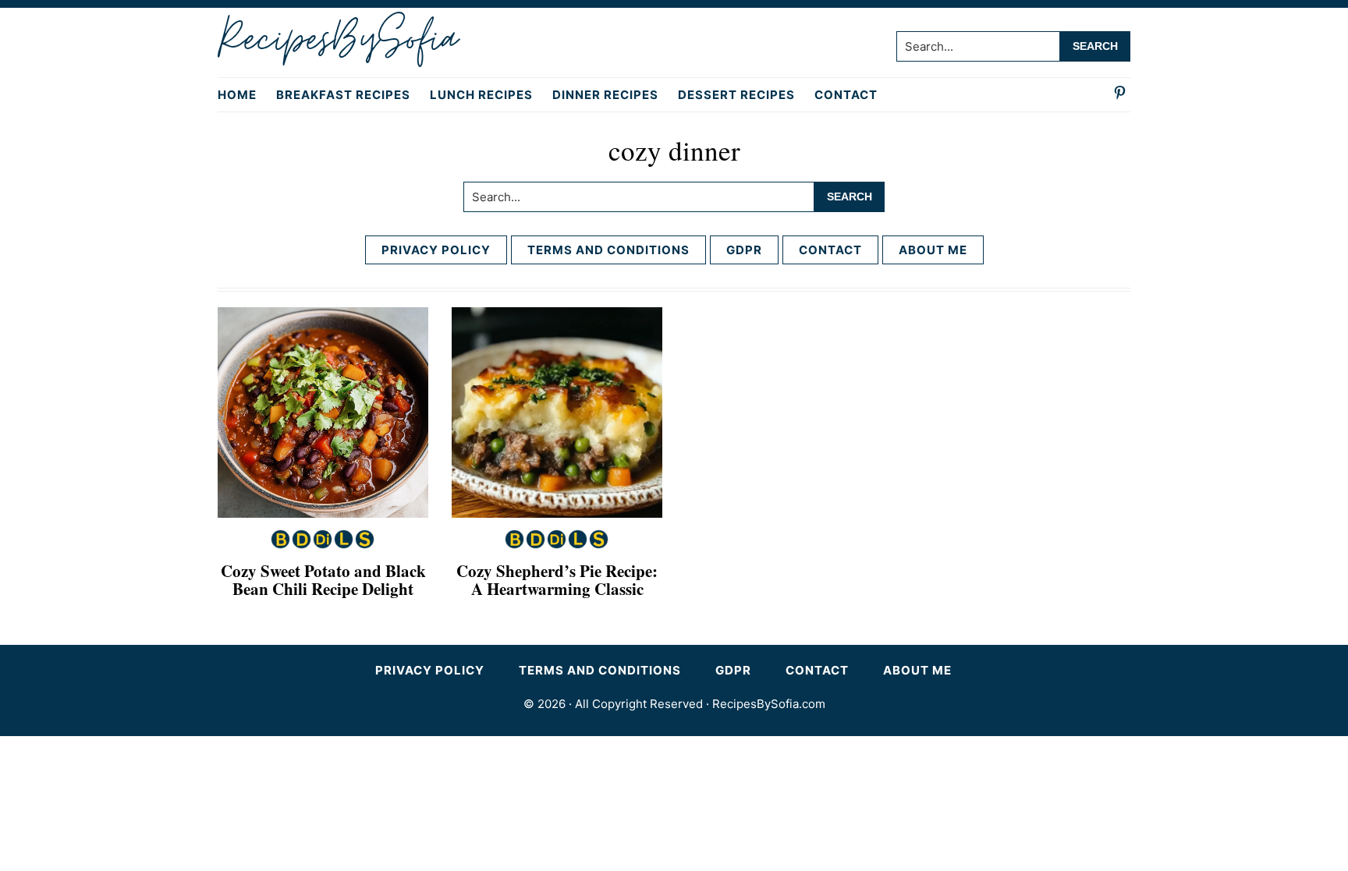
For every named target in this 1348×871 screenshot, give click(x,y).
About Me (933, 250)
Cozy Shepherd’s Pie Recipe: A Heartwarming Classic (557, 579)
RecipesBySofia (337, 40)
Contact (830, 250)
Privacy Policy (436, 250)
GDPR (744, 250)
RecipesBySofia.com (768, 703)
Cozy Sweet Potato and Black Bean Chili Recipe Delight (323, 579)
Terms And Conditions (608, 250)
